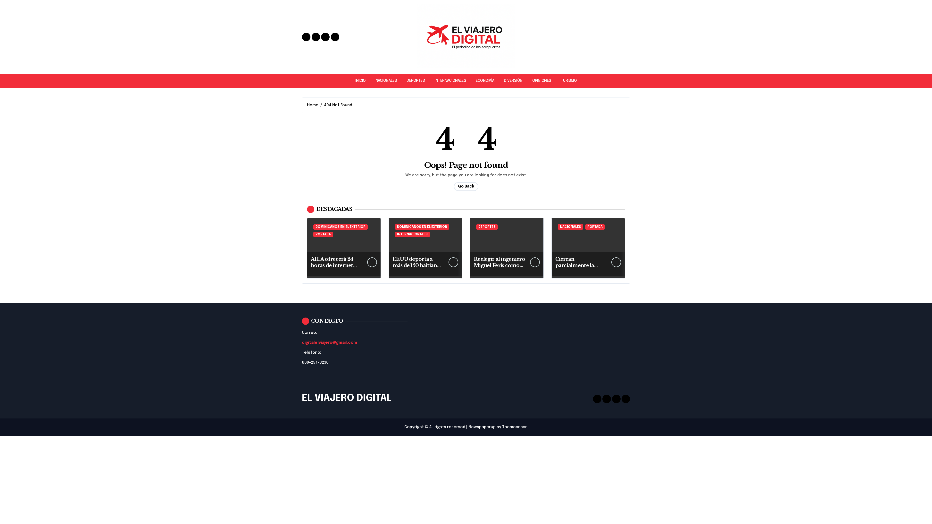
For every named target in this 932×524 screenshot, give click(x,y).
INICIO (360, 81)
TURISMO (569, 81)
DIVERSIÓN (513, 81)
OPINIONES (541, 81)
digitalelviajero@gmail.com (329, 343)
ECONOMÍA (485, 81)
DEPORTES (416, 81)
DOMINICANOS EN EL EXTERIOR (341, 227)
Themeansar (514, 427)
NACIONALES (386, 81)
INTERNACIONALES (450, 81)
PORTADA (323, 234)
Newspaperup (482, 427)
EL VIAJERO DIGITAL (346, 398)
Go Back (466, 186)
